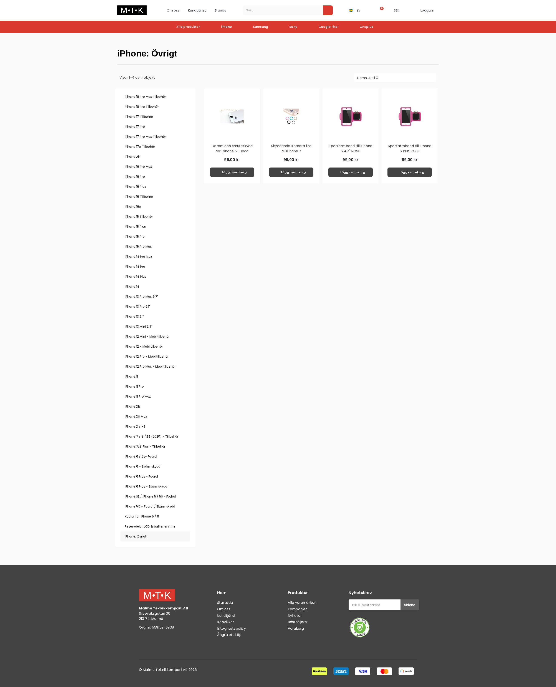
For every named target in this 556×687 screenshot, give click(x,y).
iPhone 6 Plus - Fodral (141, 476)
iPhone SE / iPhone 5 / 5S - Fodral (150, 496)
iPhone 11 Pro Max (138, 396)
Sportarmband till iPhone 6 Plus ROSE (410, 148)
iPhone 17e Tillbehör (140, 146)
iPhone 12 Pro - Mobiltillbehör (147, 356)
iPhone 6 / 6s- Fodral (141, 456)
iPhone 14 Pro (135, 266)
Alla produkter (188, 27)
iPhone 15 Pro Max (138, 246)
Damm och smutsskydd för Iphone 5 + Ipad (232, 148)
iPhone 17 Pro (135, 126)
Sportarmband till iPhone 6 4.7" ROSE (350, 148)
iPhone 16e (133, 206)
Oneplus (366, 27)
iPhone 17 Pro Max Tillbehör (145, 136)
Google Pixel (328, 27)
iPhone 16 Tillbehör (139, 196)
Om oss (173, 10)
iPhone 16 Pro (135, 176)
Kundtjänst (197, 10)
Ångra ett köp (229, 634)
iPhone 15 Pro (135, 236)
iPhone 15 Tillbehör (139, 216)
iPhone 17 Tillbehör (139, 116)
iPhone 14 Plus (135, 276)
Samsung (260, 27)
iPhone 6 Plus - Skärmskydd (146, 486)
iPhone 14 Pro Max (138, 256)
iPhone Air (132, 156)
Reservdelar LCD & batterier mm (150, 526)
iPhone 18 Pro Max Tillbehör (145, 97)
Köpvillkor (225, 621)
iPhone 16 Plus (135, 186)
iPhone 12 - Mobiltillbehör (144, 346)
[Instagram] (156, 645)
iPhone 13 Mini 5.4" (138, 326)
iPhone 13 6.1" (134, 316)
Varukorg (296, 628)
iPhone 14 (132, 286)
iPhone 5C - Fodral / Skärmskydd (150, 506)
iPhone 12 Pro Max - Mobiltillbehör (150, 366)
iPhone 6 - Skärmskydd (142, 466)
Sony (293, 27)
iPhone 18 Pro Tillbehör (142, 107)
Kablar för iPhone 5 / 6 (142, 516)
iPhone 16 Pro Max (138, 166)
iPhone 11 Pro (134, 386)
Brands (220, 10)
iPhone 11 (131, 376)
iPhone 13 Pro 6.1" (137, 306)
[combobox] (280, 10)
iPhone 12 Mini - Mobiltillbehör (147, 336)
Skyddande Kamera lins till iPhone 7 (291, 148)
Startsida (225, 602)
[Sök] (328, 10)
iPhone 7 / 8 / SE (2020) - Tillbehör (151, 436)
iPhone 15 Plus (135, 226)
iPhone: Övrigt (135, 536)
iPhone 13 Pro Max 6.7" (141, 296)
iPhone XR (132, 406)
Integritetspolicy (231, 628)
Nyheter (295, 615)
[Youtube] (168, 645)
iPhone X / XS (135, 426)
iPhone (226, 27)
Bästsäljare (297, 621)
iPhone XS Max (136, 416)
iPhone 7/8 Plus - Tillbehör (145, 446)
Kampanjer (297, 609)
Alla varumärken (302, 602)
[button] (380, 10)
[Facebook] (144, 645)
